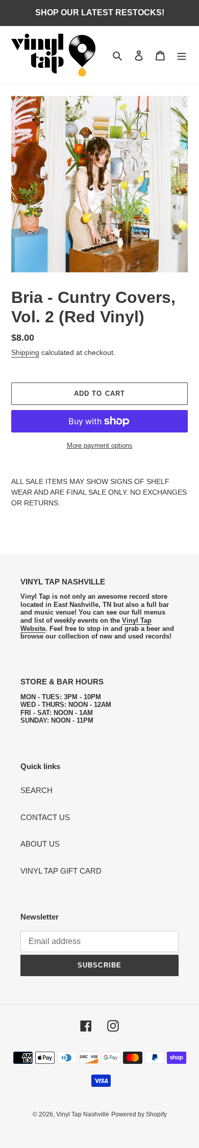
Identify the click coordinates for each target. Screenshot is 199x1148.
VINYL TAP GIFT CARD (61, 870)
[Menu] (181, 55)
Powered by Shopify (139, 1114)
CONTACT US (45, 817)
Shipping (25, 352)
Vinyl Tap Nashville (82, 1114)
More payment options (100, 445)
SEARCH (36, 790)
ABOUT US (40, 843)
